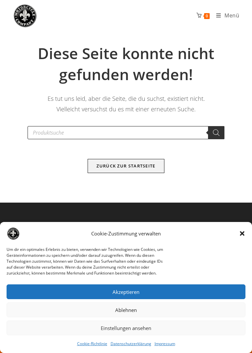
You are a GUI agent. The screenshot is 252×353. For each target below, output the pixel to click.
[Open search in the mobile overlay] (126, 132)
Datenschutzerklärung (131, 343)
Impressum (165, 343)
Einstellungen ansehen (126, 328)
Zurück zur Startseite (125, 166)
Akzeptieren (126, 292)
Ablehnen (126, 310)
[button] (242, 233)
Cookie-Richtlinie (92, 343)
